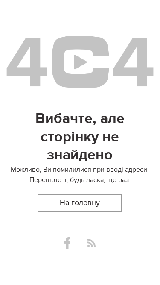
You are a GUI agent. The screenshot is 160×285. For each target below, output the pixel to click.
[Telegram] (91, 243)
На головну (80, 202)
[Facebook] (67, 243)
